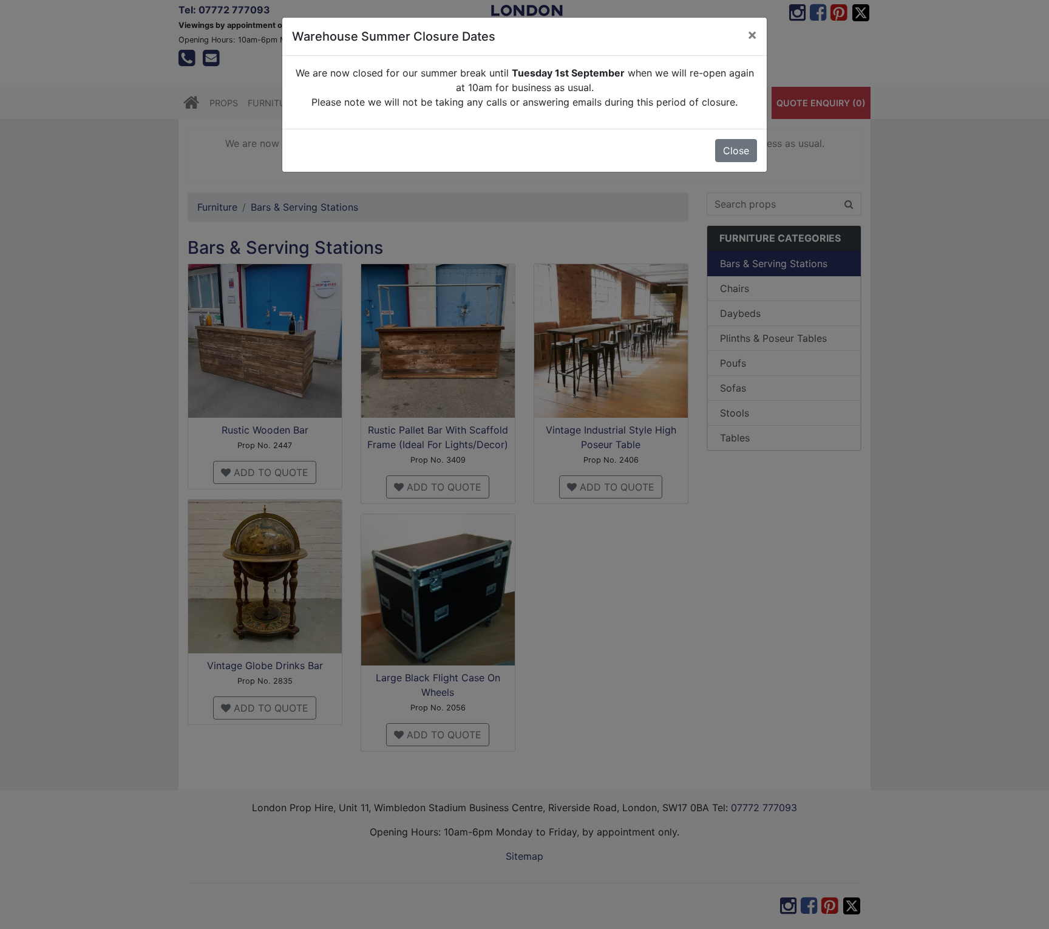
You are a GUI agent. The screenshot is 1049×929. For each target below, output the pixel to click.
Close (736, 151)
